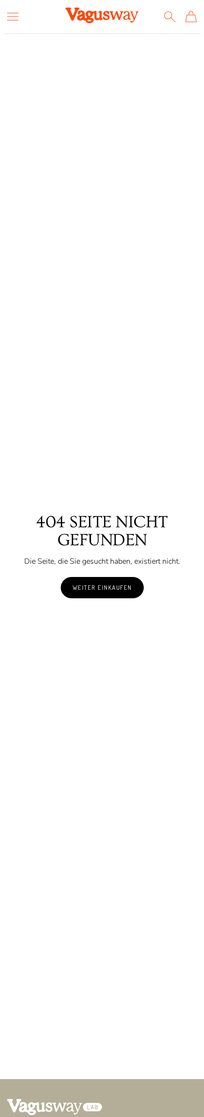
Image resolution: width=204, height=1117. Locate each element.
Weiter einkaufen (102, 587)
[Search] (170, 16)
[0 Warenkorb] (191, 16)
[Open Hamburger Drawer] (13, 16)
